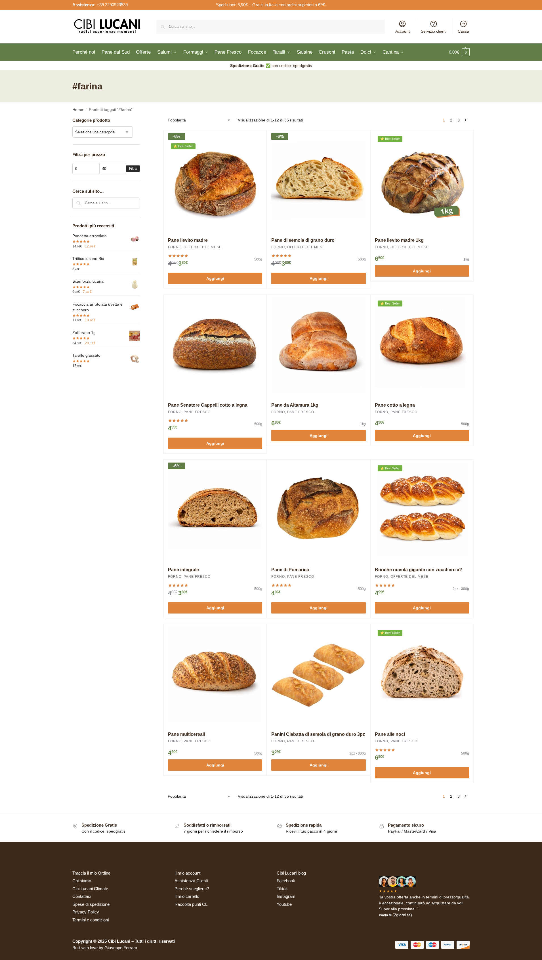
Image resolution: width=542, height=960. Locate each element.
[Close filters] (141, 120)
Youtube (284, 904)
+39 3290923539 (112, 4)
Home (77, 110)
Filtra (133, 169)
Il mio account (187, 873)
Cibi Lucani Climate (90, 888)
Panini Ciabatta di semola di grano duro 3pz (318, 734)
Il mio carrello (187, 896)
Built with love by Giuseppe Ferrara (104, 947)
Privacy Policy (85, 911)
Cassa (463, 31)
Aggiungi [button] (215, 278)
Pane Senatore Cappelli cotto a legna (207, 405)
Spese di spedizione (91, 904)
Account (402, 31)
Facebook (286, 880)
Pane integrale (183, 569)
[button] (459, 52)
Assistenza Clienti (191, 880)
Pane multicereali (186, 734)
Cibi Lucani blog (291, 873)
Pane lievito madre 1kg (399, 240)
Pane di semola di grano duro (303, 240)
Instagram (286, 896)
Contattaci (81, 896)
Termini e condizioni (90, 919)
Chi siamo (81, 880)
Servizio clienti (433, 31)
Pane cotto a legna (395, 405)
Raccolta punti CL (191, 904)
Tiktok (282, 888)
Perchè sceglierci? (192, 888)
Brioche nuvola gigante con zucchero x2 (418, 569)
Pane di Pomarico (290, 569)
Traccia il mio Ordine (91, 873)
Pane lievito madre (188, 240)
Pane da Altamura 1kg (294, 405)
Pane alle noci (390, 734)
